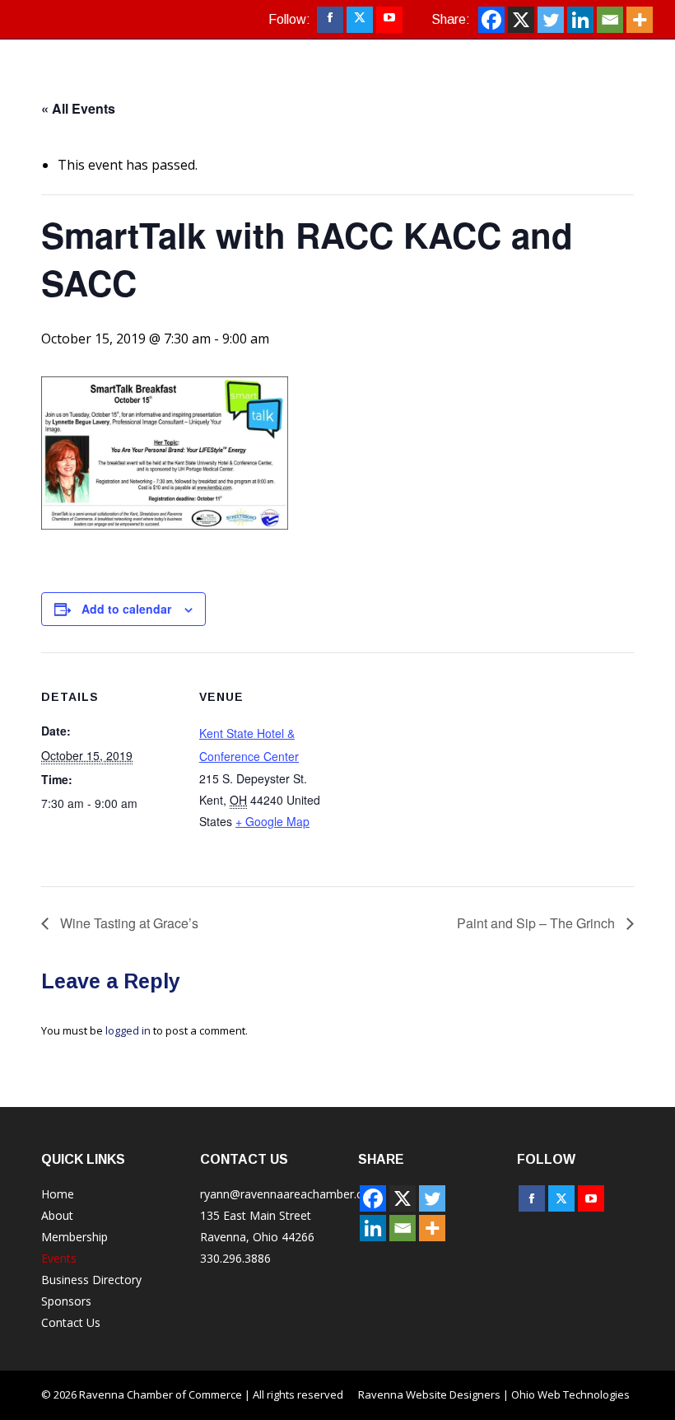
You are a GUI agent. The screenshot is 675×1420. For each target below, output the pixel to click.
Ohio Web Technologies (570, 1394)
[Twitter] (551, 20)
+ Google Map (272, 821)
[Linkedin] (580, 20)
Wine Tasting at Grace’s (127, 922)
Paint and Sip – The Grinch (537, 922)
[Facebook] (491, 20)
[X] (521, 20)
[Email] (610, 20)
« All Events (78, 108)
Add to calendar (126, 608)
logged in (128, 1030)
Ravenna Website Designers (429, 1394)
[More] (639, 20)
